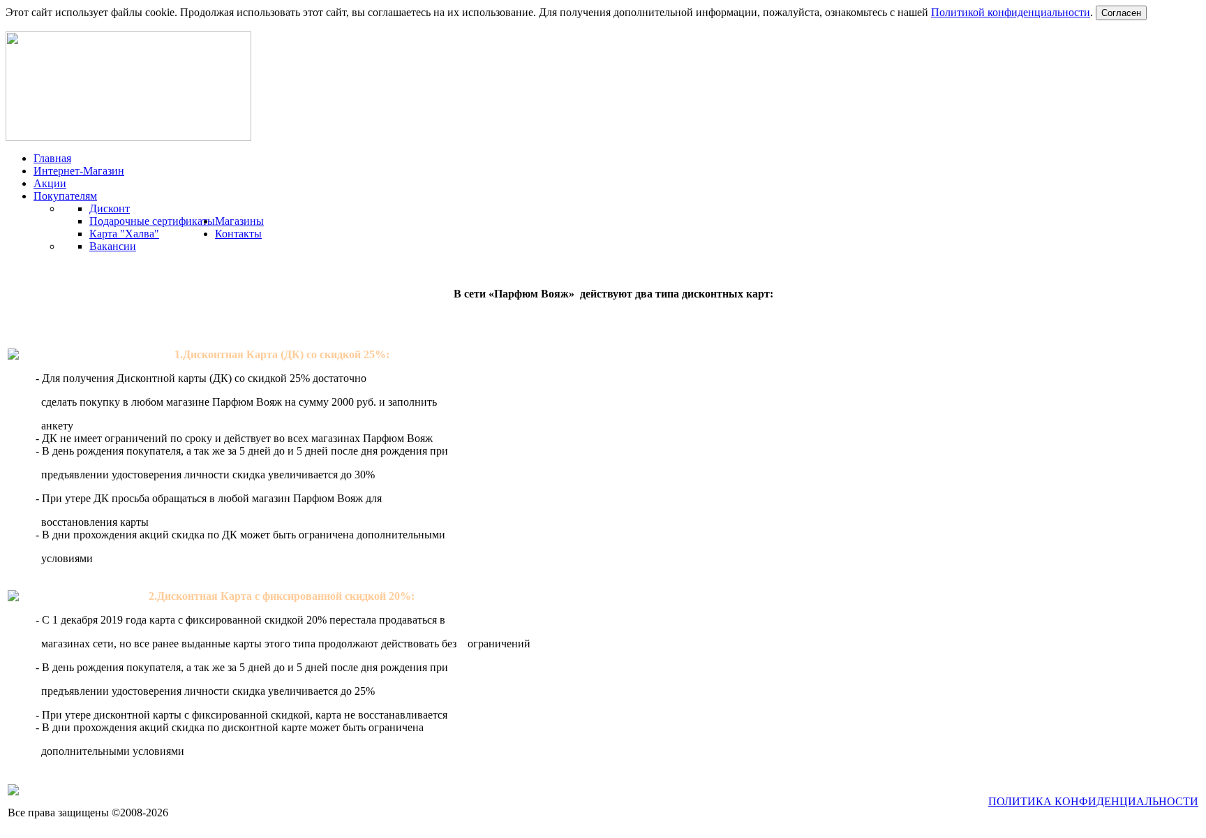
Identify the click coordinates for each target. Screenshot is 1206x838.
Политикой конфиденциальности (1010, 12)
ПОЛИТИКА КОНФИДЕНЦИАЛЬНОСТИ (1093, 801)
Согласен (1121, 13)
